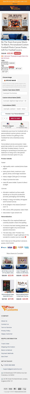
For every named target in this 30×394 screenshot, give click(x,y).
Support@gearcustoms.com (12, 369)
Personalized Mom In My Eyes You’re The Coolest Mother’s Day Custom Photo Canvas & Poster (22, 295)
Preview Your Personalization (15, 114)
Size (2, 66)
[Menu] (2, 8)
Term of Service (6, 327)
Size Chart (4, 357)
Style (2, 60)
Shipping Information (8, 347)
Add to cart (15, 118)
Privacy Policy (5, 331)
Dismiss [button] (15, 4)
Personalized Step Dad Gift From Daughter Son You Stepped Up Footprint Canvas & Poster (8, 295)
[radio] (5, 63)
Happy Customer (6, 334)
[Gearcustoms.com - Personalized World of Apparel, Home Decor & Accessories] (15, 8)
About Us (4, 321)
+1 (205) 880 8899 (9, 365)
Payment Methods (7, 353)
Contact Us (5, 324)
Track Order (5, 344)
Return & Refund (6, 350)
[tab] (15, 77)
